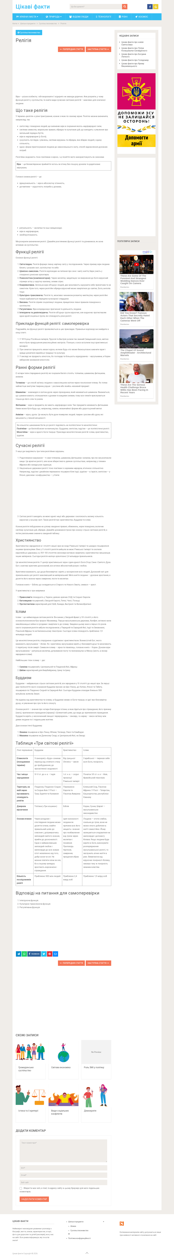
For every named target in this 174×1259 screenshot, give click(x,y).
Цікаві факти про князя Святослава (132, 43)
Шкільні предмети (75, 1222)
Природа (54, 16)
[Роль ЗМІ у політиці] (96, 1052)
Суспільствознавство (30, 32)
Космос (143, 16)
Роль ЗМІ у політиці (94, 1067)
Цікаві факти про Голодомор (135, 60)
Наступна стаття (97, 49)
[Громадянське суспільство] (31, 1052)
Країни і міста (27, 16)
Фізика (73, 1226)
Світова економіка (60, 1067)
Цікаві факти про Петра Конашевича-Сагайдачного (134, 49)
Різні (124, 16)
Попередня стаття (72, 49)
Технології (104, 16)
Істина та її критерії (28, 1110)
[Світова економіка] (63, 1052)
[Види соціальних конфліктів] (63, 1095)
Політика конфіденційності (79, 1238)
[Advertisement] (63, 74)
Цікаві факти (33, 6)
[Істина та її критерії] (31, 1095)
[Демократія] (96, 1095)
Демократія (90, 1110)
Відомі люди (80, 16)
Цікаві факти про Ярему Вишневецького (132, 64)
